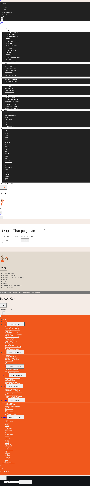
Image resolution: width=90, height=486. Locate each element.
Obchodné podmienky (8, 273)
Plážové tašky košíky (11, 50)
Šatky (6, 121)
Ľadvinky (8, 38)
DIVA (6, 144)
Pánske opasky (8, 119)
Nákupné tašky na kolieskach (12, 101)
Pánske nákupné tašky (10, 75)
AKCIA (4, 28)
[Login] (44, 209)
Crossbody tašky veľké (10, 68)
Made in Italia (8, 131)
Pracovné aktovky (10, 52)
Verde (6, 179)
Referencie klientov (8, 12)
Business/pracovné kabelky (12, 32)
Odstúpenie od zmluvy (8, 287)
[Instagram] (3, 17)
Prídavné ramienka (9, 126)
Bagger (6, 130)
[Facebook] (1, 17)
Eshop (5, 26)
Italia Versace (8, 160)
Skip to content (3, 0)
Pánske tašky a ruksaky (11, 64)
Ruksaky (8, 54)
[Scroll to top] (1, 313)
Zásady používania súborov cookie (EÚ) (12, 285)
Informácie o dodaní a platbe (10, 275)
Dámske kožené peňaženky (11, 86)
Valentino (7, 170)
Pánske (4, 352)
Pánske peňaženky (9, 90)
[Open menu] (1, 217)
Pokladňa (6, 7)
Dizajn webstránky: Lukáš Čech (16, 292)
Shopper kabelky (10, 55)
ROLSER (7, 176)
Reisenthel (7, 174)
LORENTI (7, 165)
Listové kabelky (9, 46)
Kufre (4, 386)
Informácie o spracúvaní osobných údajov (13, 277)
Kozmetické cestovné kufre (11, 99)
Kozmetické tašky (9, 113)
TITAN (6, 178)
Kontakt (5, 14)
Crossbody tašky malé (10, 66)
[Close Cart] (3, 305)
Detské (4, 366)
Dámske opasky (9, 112)
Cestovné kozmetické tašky (11, 108)
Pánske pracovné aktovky (11, 70)
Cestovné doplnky (9, 103)
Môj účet (5, 279)
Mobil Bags (8, 59)
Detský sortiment (9, 82)
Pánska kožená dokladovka (11, 93)
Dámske (4, 324)
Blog (5, 10)
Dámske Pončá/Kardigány (11, 115)
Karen (6, 135)
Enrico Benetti (8, 147)
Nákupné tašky (9, 48)
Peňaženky (5, 375)
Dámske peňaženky (9, 88)
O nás (5, 9)
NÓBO (6, 137)
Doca (6, 146)
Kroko (6, 163)
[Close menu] (0, 316)
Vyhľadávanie (26, 481)
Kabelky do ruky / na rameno (13, 41)
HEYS (6, 158)
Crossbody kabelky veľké (12, 36)
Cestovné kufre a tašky (10, 97)
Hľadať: (1, 482)
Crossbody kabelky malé (11, 34)
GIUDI (6, 151)
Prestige (7, 172)
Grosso (6, 155)
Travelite (7, 153)
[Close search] (3, 478)
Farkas (6, 149)
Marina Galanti (8, 167)
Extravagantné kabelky (11, 39)
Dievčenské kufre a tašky (11, 79)
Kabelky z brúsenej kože (11, 61)
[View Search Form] (2, 19)
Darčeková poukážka (9, 183)
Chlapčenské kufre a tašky (11, 81)
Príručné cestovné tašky (10, 104)
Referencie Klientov (4, 471)
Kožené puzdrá (8, 122)
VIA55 (6, 181)
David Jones (8, 140)
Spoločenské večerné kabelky (13, 57)
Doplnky (5, 400)
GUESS (6, 156)
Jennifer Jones (8, 162)
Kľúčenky (7, 124)
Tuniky (6, 117)
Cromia (6, 139)
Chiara (6, 133)
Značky (4, 417)
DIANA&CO (7, 142)
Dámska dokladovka (9, 92)
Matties (6, 169)
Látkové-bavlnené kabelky (12, 45)
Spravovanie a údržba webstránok (32, 292)
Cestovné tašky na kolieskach (12, 106)
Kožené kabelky (9, 43)
